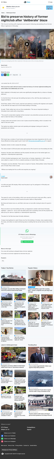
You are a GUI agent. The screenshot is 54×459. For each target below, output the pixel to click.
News (2, 12)
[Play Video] (27, 44)
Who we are (4, 445)
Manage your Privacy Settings (9, 449)
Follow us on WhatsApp (10, 438)
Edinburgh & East (11, 12)
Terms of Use (11, 445)
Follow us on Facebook (9, 435)
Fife (3, 260)
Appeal (29, 429)
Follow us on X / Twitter (10, 433)
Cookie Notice (33, 445)
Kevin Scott (4, 65)
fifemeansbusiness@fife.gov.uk (36, 141)
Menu (5, 2)
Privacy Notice (18, 445)
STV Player (4, 427)
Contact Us (26, 445)
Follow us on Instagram (10, 441)
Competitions (31, 427)
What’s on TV (5, 429)
